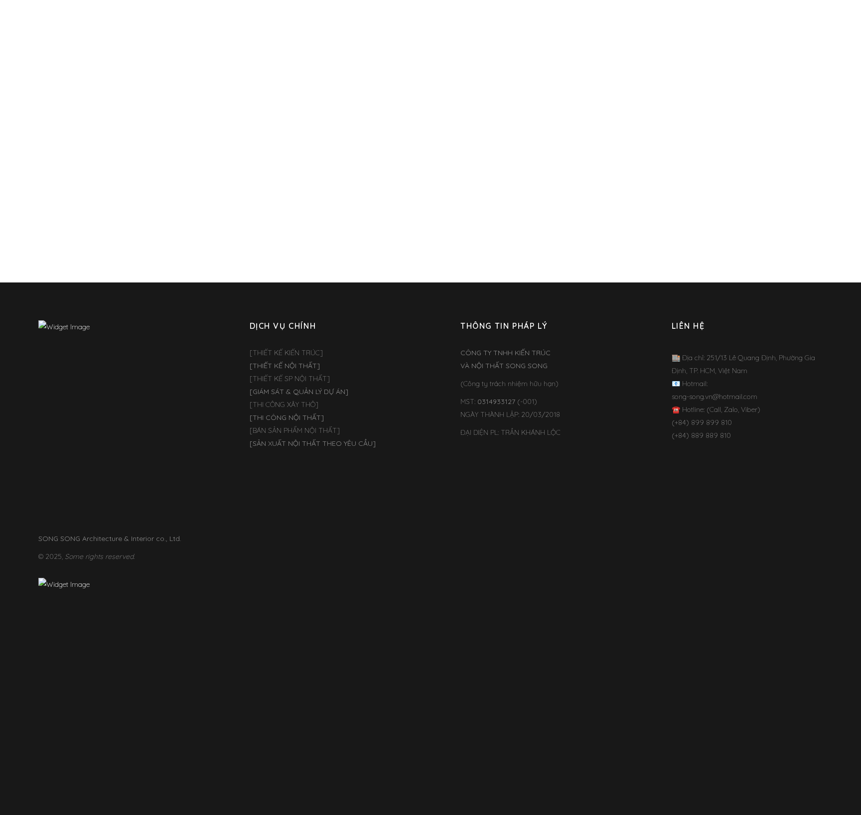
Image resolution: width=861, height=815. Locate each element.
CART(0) (782, 22)
